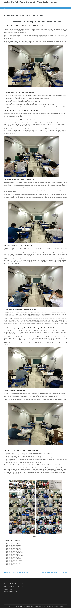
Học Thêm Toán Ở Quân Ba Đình (13, 557)
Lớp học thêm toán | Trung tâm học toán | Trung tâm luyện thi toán (30, 2)
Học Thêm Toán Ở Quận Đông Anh (13, 563)
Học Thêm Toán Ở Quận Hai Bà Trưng (14, 555)
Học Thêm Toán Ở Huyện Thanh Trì (13, 564)
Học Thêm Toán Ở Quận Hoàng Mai (14, 543)
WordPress (60, 606)
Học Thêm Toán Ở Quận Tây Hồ (13, 546)
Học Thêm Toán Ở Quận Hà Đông (13, 558)
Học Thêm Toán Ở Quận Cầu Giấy (13, 551)
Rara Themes (51, 606)
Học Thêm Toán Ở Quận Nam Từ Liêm (14, 552)
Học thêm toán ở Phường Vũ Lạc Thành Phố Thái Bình (16, 572)
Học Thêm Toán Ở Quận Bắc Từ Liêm (14, 560)
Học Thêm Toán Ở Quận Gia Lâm (13, 561)
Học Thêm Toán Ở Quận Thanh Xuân (14, 548)
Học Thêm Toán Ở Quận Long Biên (13, 545)
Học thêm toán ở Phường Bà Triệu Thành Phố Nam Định (54, 572)
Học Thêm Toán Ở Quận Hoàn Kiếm (14, 554)
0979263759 (8, 8)
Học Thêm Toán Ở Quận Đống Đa (13, 549)
